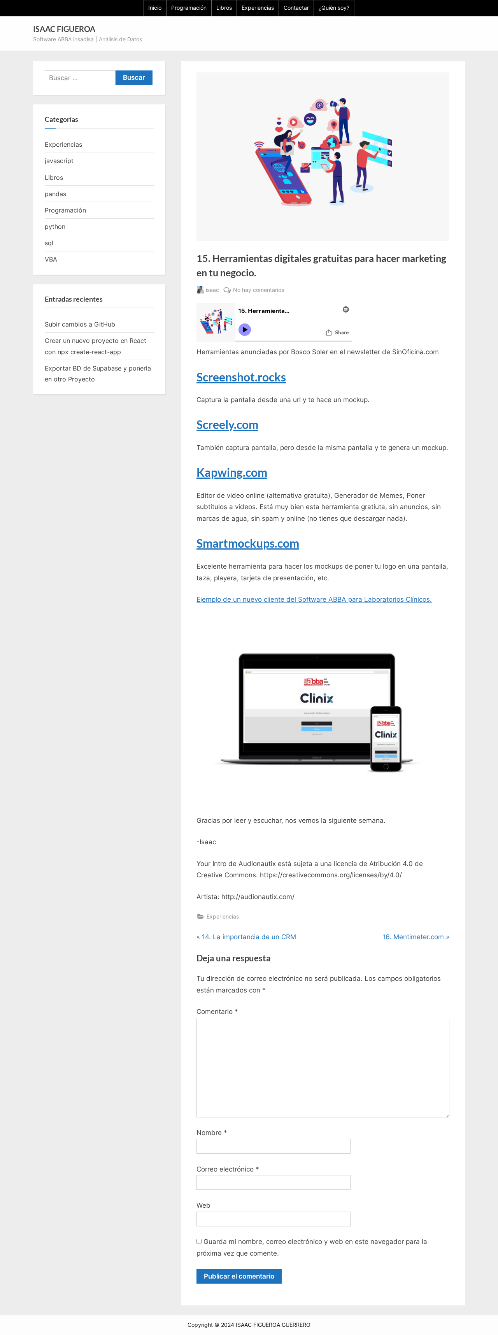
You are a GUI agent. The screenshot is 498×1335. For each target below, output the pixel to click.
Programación (189, 8)
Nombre (211, 1133)
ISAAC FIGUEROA (64, 28)
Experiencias (258, 8)
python (55, 226)
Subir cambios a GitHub (80, 324)
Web (203, 1205)
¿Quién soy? (334, 8)
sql (49, 243)
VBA (51, 259)
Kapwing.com (231, 472)
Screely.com (227, 424)
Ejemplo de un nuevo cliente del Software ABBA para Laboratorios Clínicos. (314, 599)
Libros (224, 8)
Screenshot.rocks (241, 377)
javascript (59, 161)
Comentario (217, 1011)
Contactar (296, 8)
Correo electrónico (227, 1169)
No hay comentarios (258, 290)
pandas (55, 194)
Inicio (154, 8)
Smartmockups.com (247, 543)
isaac (212, 289)
